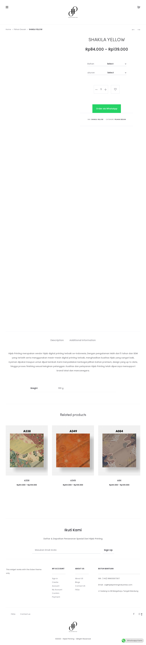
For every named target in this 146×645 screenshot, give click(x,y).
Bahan (90, 64)
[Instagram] (139, 594)
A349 (73, 460)
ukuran (91, 73)
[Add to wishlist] (115, 89)
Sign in (55, 559)
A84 (119, 460)
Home (8, 29)
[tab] (57, 340)
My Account (57, 570)
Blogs (77, 563)
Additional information (82, 340)
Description (57, 340)
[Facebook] (133, 594)
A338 (26, 460)
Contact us (25, 594)
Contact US (80, 566)
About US (79, 559)
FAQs (77, 570)
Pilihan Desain (20, 29)
